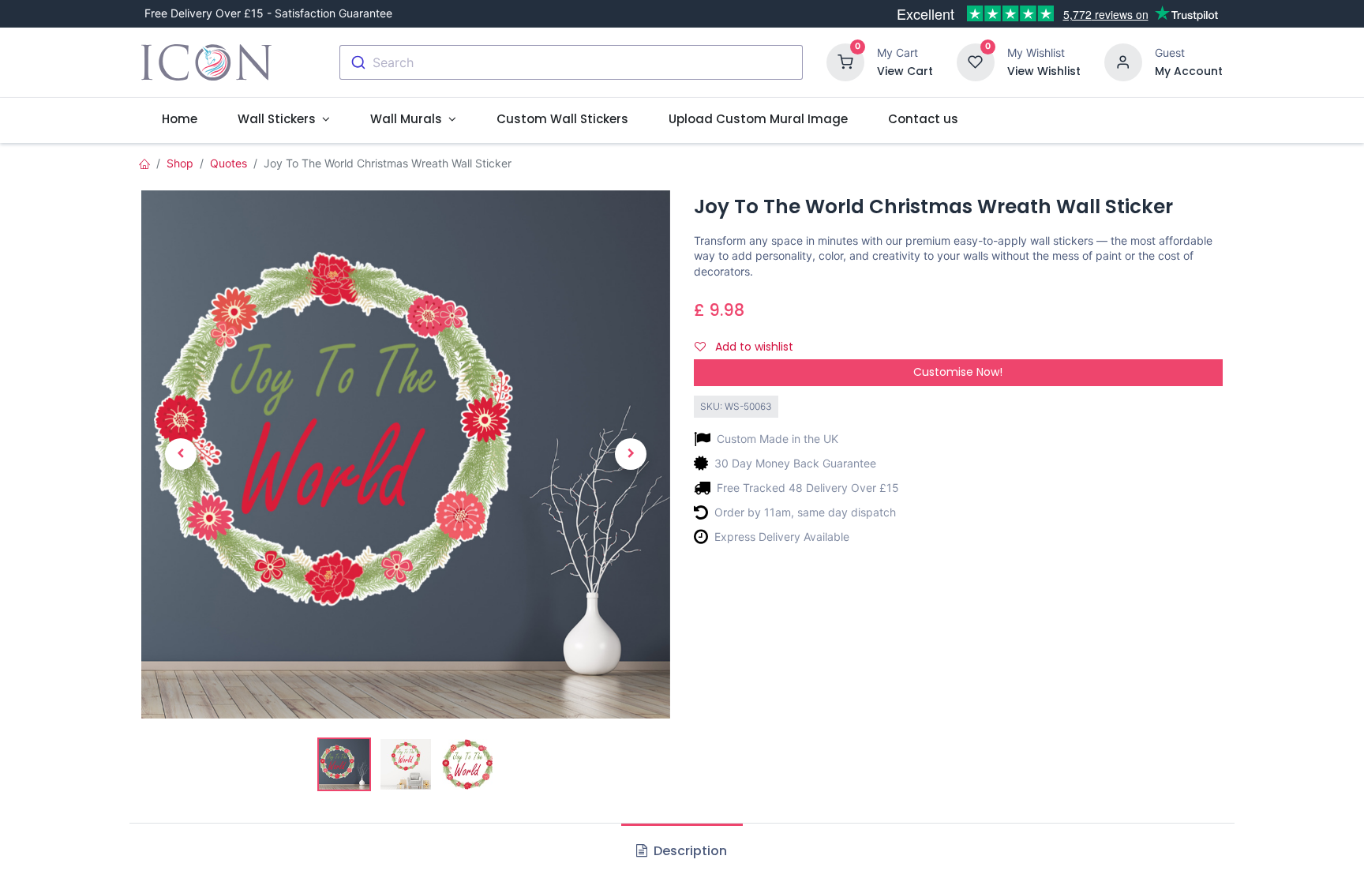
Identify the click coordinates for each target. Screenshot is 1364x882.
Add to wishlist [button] (752, 347)
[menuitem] (179, 119)
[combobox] (571, 62)
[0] (845, 61)
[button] (180, 454)
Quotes (228, 163)
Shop (180, 163)
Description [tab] (688, 851)
